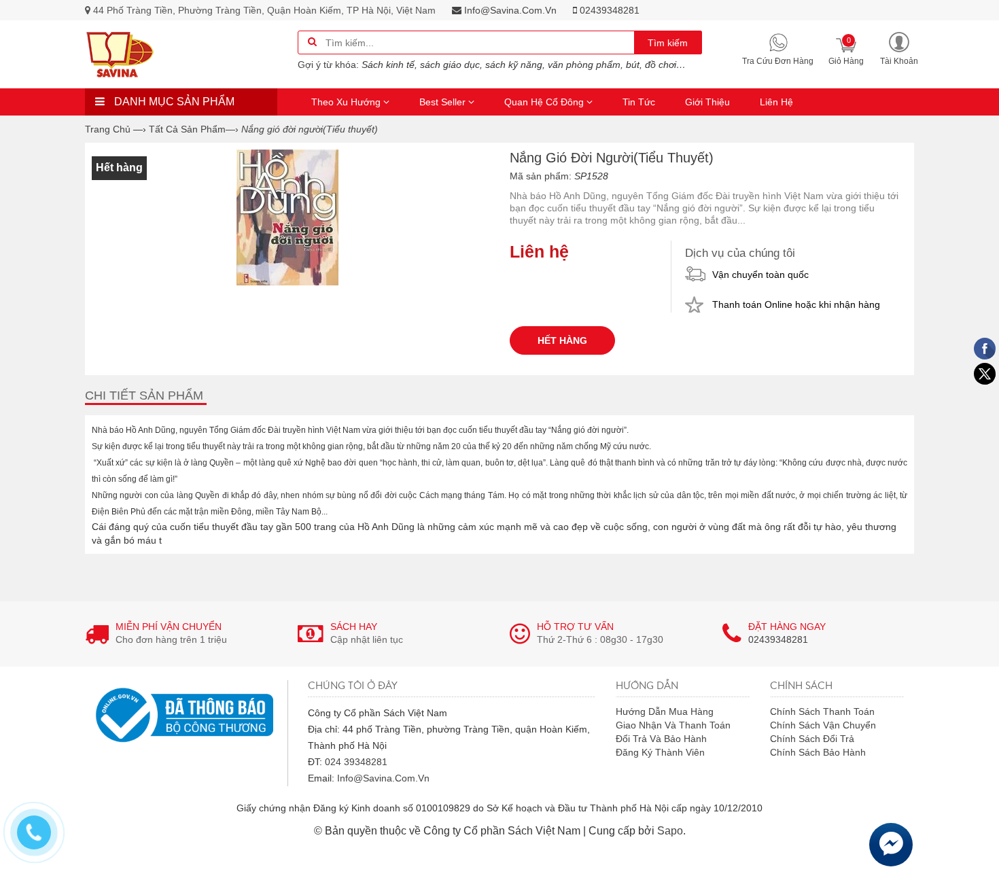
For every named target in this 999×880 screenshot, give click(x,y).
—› (194, 129)
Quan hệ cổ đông (545, 101)
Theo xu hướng (347, 101)
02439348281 (608, 10)
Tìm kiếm (668, 42)
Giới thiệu (707, 101)
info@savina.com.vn (509, 10)
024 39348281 (356, 761)
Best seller (443, 101)
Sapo (670, 831)
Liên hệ (776, 101)
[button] (899, 48)
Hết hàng (562, 340)
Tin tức (639, 101)
